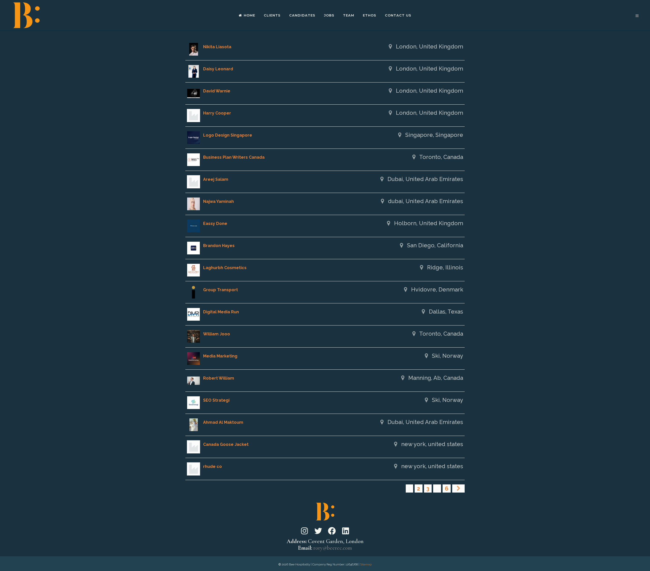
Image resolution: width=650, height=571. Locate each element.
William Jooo (216, 334)
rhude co (212, 466)
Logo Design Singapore (227, 135)
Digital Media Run (221, 311)
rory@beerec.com (332, 548)
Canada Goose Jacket (226, 444)
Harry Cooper (217, 113)
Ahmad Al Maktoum (223, 422)
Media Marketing (220, 356)
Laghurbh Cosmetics (225, 267)
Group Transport (220, 289)
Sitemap (366, 564)
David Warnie (216, 91)
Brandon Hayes (219, 245)
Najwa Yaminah (218, 201)
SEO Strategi (216, 400)
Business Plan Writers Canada (234, 157)
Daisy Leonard (218, 69)
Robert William (218, 378)
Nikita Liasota (217, 46)
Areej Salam (215, 179)
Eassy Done (215, 223)
